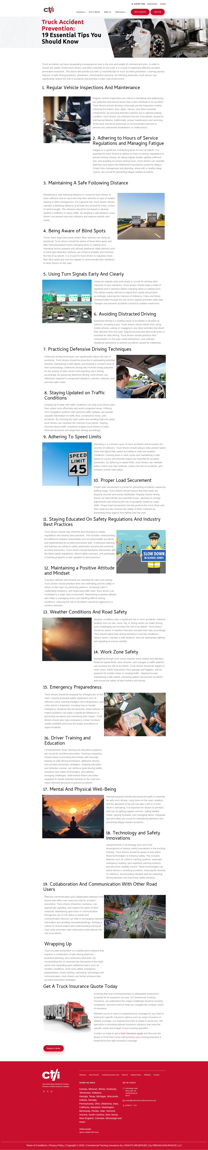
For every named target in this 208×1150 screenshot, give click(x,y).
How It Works (94, 1075)
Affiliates (147, 1075)
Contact (163, 4)
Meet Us (125, 1075)
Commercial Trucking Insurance (102, 1145)
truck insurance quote (132, 1033)
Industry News (152, 4)
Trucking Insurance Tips (110, 1075)
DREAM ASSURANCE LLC (167, 1145)
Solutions (82, 1075)
